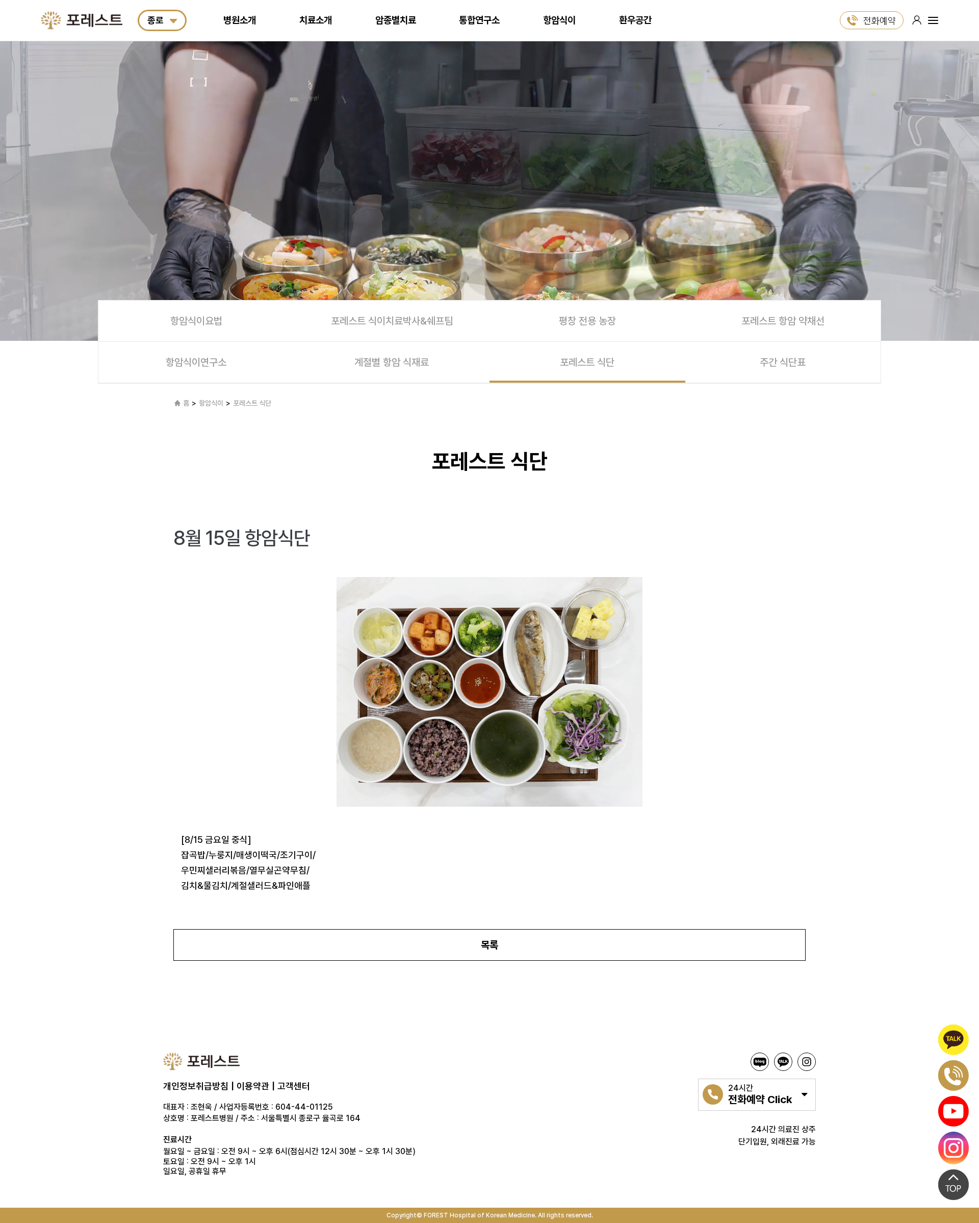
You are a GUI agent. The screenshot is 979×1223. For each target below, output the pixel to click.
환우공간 (635, 20)
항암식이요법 (196, 321)
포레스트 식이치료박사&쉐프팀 (392, 321)
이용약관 (253, 1086)
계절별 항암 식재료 (391, 362)
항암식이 (559, 20)
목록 (489, 945)
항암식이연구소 (196, 362)
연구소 (479, 20)
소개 (315, 20)
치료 (395, 20)
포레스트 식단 (587, 362)
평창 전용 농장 (587, 321)
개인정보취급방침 (195, 1086)
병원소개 (239, 20)
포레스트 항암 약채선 (783, 321)
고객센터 (293, 1086)
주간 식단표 (783, 362)
